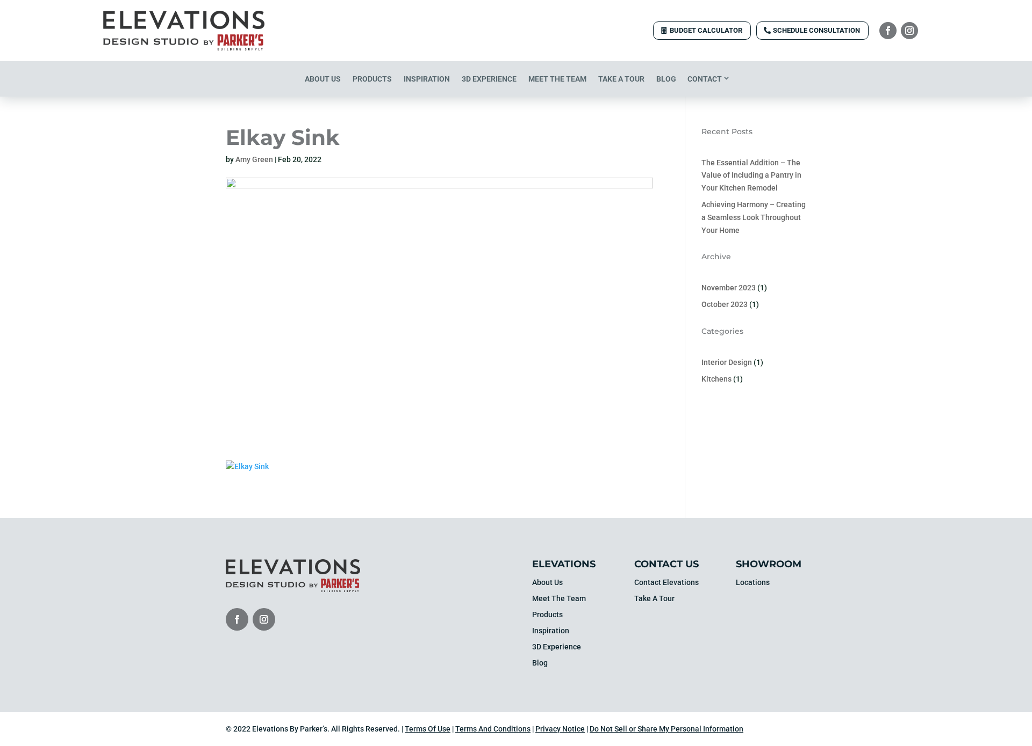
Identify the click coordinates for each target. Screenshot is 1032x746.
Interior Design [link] (726, 362)
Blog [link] (666, 79)
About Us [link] (323, 79)
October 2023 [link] (724, 304)
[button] (888, 30)
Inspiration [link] (427, 79)
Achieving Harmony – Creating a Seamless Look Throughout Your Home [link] (753, 217)
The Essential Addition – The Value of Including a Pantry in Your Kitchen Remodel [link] (751, 175)
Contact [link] (704, 79)
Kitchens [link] (716, 379)
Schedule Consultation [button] (816, 30)
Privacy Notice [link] (560, 729)
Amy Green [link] (254, 159)
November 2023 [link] (728, 287)
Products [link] (372, 79)
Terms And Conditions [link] (493, 729)
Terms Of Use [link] (427, 729)
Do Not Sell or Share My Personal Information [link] (666, 729)
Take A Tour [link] (621, 79)
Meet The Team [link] (557, 79)
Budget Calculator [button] (706, 30)
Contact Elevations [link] (666, 583)
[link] (183, 47)
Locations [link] (753, 583)
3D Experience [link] (489, 79)
